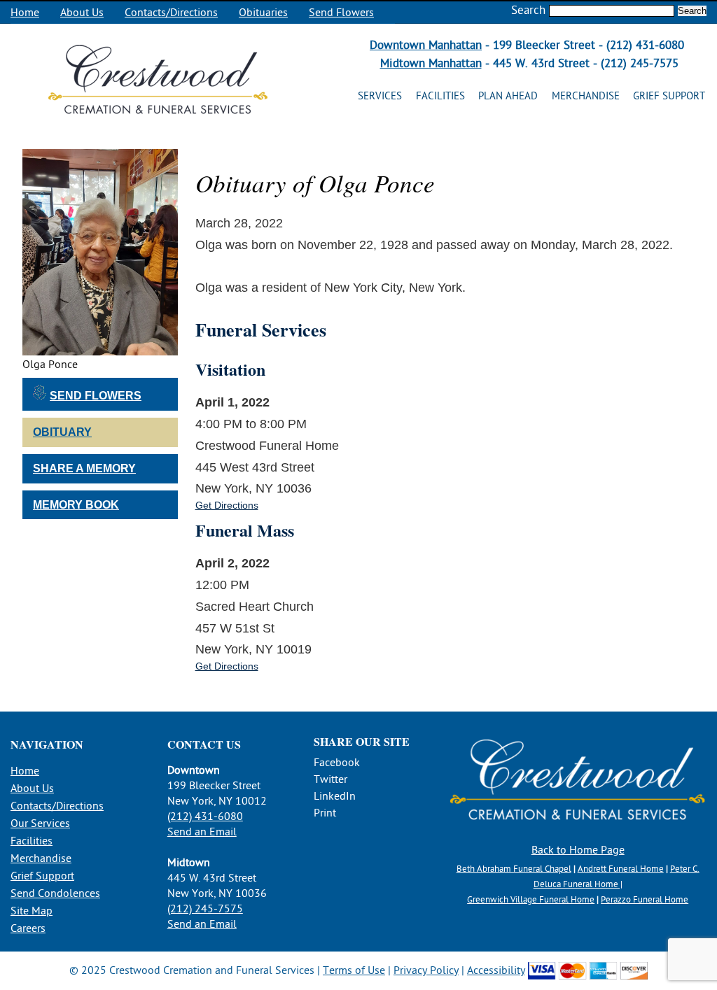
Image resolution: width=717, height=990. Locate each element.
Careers (28, 928)
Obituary (62, 432)
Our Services (40, 823)
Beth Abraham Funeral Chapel (514, 869)
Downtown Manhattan (426, 45)
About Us (82, 12)
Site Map (32, 911)
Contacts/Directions (171, 12)
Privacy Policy (426, 970)
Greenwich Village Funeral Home (530, 900)
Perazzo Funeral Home (644, 900)
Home (25, 12)
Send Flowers (341, 12)
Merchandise (586, 96)
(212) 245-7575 (205, 909)
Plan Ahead (508, 96)
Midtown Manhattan (431, 63)
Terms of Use (354, 970)
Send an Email (202, 832)
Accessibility (496, 970)
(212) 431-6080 (205, 816)
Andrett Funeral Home (621, 869)
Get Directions (226, 505)
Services (380, 96)
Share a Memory (84, 468)
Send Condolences (55, 893)
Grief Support (669, 96)
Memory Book (76, 505)
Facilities (440, 96)
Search (528, 10)
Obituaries (263, 12)
